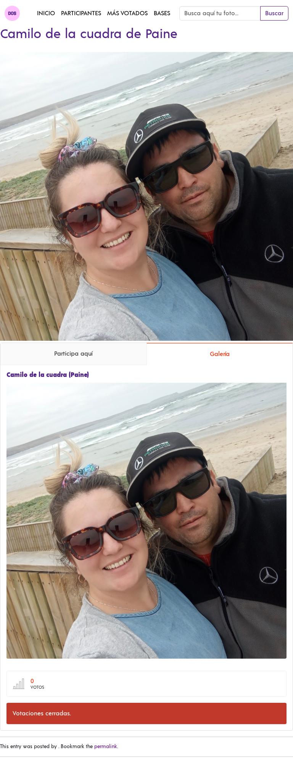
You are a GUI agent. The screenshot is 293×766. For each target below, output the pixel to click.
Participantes (81, 13)
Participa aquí (73, 354)
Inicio (46, 13)
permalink (105, 746)
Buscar (274, 13)
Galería (220, 354)
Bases (162, 13)
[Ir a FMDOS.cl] (12, 13)
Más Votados (127, 13)
